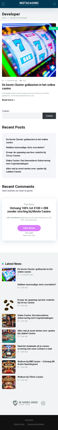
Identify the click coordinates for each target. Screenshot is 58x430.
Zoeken (5, 111)
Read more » (8, 100)
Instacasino (29, 2)
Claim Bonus (29, 228)
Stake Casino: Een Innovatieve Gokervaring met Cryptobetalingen (28, 162)
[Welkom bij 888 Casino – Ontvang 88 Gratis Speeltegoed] (9, 373)
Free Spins (29, 204)
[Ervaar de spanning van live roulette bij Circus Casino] (9, 311)
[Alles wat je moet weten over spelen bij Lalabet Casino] (9, 342)
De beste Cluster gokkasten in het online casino (27, 141)
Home (4, 18)
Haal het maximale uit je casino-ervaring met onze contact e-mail (35, 347)
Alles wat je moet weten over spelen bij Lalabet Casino (26, 170)
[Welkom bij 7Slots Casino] (9, 388)
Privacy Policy (19, 424)
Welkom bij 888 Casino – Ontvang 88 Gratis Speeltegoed (36, 362)
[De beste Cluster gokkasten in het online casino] (29, 50)
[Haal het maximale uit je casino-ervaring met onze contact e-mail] (9, 357)
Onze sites (29, 420)
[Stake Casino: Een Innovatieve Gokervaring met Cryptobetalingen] (9, 326)
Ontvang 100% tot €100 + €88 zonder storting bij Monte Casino (29, 209)
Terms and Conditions (36, 424)
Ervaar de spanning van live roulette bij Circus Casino (26, 154)
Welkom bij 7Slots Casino (30, 377)
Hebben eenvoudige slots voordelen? (25, 147)
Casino (53, 28)
